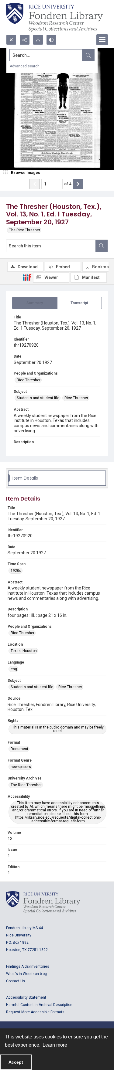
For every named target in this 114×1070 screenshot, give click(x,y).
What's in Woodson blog (26, 974)
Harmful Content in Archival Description (39, 1005)
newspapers (21, 767)
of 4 (67, 184)
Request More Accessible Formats (35, 1012)
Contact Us (15, 981)
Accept (16, 1062)
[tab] (34, 303)
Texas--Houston (24, 651)
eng (14, 669)
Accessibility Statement (26, 997)
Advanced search (25, 66)
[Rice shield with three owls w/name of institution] (54, 17)
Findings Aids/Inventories (27, 966)
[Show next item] (78, 184)
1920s (16, 571)
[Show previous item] (34, 184)
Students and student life (38, 398)
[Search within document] (101, 246)
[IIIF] (27, 277)
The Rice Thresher (24, 230)
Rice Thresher (28, 380)
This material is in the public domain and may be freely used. (58, 729)
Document (19, 749)
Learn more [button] (55, 1045)
